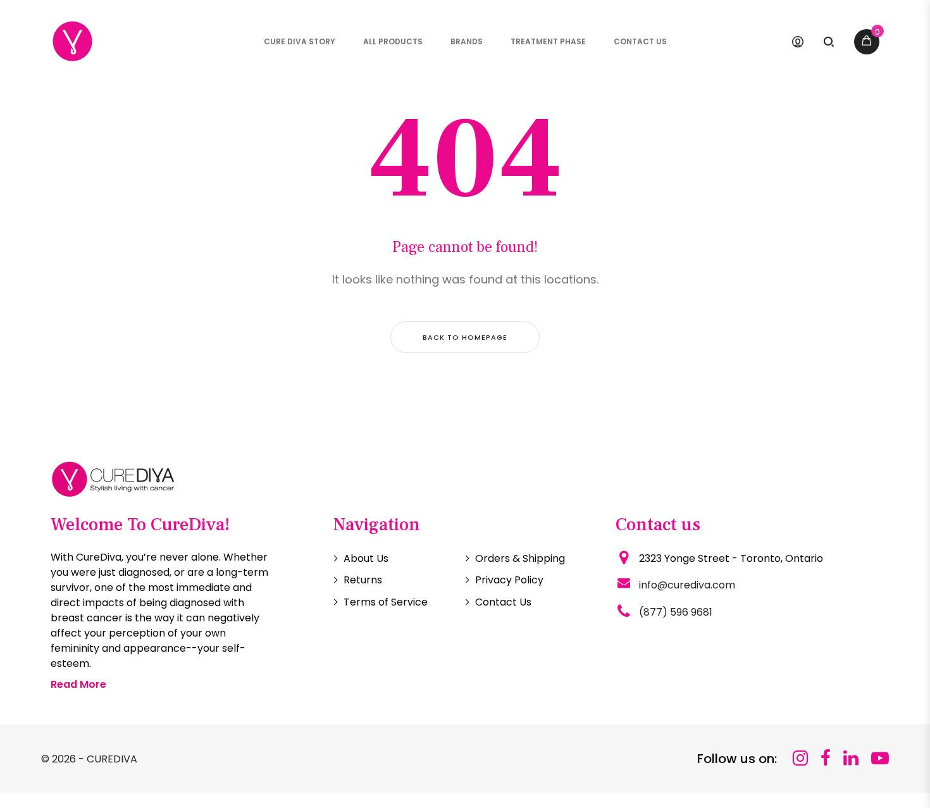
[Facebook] (826, 758)
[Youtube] (880, 758)
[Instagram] (800, 758)
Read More (78, 684)
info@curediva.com (687, 585)
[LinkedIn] (851, 758)
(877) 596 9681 (675, 612)
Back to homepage (465, 337)
